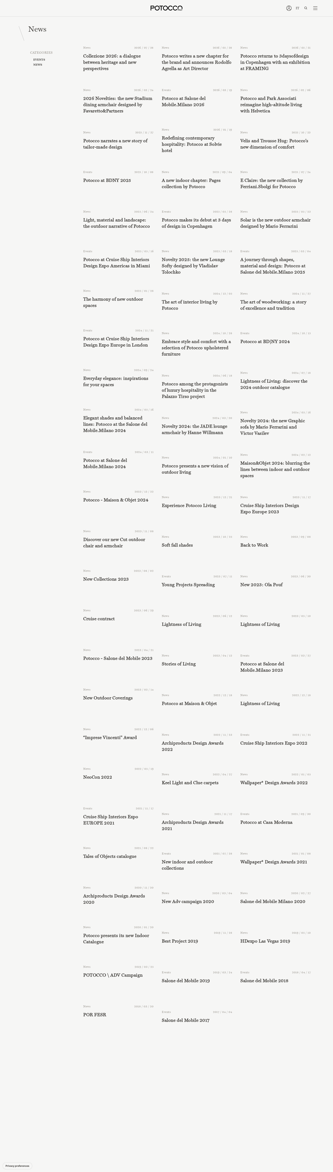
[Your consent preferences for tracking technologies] (17, 1166)
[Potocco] (166, 8)
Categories (41, 53)
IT (297, 8)
